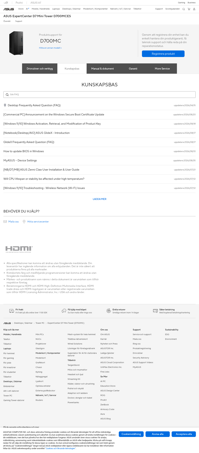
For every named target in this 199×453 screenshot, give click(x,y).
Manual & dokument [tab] (102, 68)
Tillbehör (7, 344)
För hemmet (9, 353)
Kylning (39, 372)
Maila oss (13, 221)
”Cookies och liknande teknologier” (60, 448)
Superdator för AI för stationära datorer (82, 354)
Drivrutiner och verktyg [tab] (40, 68)
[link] (8, 9)
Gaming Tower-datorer (13, 400)
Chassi (39, 367)
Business (192, 2)
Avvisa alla (157, 434)
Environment (171, 339)
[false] (163, 53)
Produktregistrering (142, 348)
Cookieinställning (131, 434)
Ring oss (137, 344)
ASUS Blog (105, 418)
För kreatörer (9, 367)
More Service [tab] (162, 68)
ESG (167, 334)
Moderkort (41, 358)
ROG (102, 395)
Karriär (103, 339)
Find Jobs (104, 372)
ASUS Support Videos (143, 362)
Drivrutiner (138, 353)
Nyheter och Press (109, 344)
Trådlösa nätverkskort (78, 339)
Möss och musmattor (77, 370)
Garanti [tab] (133, 68)
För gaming (8, 358)
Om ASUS (105, 334)
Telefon (6, 339)
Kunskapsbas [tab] (72, 68)
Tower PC (7, 395)
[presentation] (5, 221)
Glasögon (40, 348)
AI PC (103, 381)
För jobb (7, 363)
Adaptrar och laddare (78, 393)
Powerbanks (73, 402)
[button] (181, 2)
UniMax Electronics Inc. (111, 367)
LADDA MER (99, 199)
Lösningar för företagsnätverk (81, 348)
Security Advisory (141, 358)
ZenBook (104, 404)
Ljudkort (39, 381)
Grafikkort (40, 362)
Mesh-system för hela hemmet (82, 334)
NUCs (38, 339)
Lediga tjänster (107, 353)
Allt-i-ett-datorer (11, 391)
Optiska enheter (43, 386)
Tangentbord (73, 365)
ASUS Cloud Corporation (112, 362)
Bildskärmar (8, 386)
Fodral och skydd (76, 388)
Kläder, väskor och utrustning (81, 384)
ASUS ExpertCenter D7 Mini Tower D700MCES (37, 16)
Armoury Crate (107, 409)
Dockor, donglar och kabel (80, 398)
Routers (39, 400)
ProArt (103, 400)
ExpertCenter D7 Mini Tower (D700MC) (66, 323)
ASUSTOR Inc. (107, 348)
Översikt (6, 21)
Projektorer (41, 344)
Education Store (107, 386)
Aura (102, 414)
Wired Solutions (75, 344)
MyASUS (137, 367)
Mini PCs (40, 334)
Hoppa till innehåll (5, 9)
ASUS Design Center (110, 390)
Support (18, 21)
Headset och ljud (75, 374)
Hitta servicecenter (38, 221)
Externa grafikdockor (45, 390)
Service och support (142, 334)
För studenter (9, 372)
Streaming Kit (74, 379)
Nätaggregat (42, 376)
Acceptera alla (184, 434)
